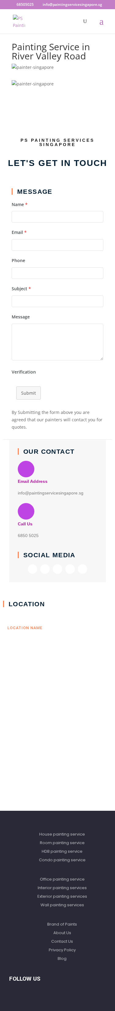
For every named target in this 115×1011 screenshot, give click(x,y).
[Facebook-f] (32, 569)
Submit (28, 393)
